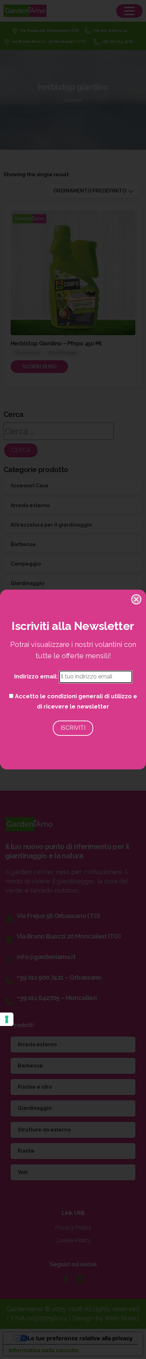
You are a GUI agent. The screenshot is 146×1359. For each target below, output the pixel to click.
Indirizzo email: (36, 676)
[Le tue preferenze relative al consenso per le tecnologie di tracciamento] (6, 1019)
